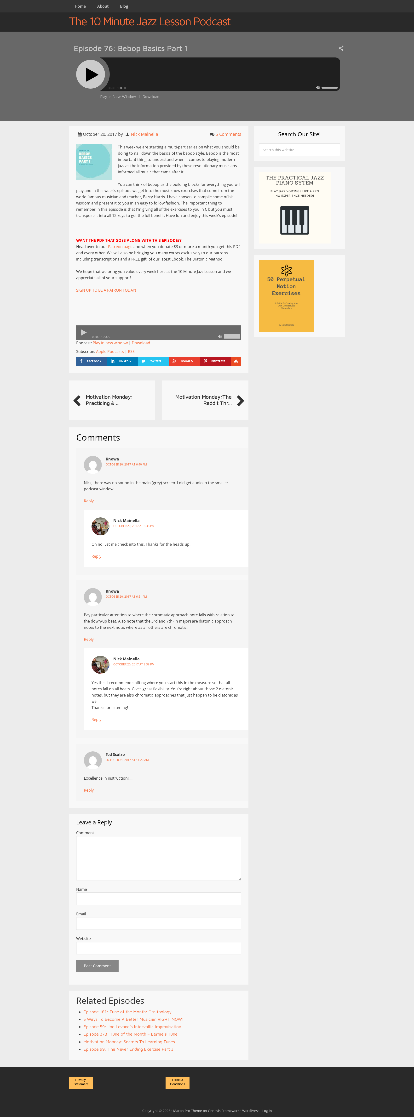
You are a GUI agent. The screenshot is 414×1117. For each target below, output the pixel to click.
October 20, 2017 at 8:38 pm (134, 526)
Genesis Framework (223, 1110)
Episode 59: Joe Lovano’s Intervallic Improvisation (132, 1026)
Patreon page (120, 246)
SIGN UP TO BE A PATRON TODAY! (106, 290)
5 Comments (228, 134)
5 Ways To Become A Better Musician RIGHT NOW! (133, 1019)
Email (81, 914)
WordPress (250, 1110)
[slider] (330, 88)
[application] (207, 87)
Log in (267, 1110)
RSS (131, 351)
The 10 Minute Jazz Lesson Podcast (149, 21)
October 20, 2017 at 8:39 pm (134, 664)
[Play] (90, 74)
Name (81, 889)
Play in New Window (118, 96)
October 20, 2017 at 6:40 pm (126, 464)
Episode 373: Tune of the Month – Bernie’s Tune (130, 1034)
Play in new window (110, 343)
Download (151, 96)
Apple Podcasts (110, 351)
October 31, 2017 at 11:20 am (127, 760)
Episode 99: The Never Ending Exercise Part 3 (128, 1049)
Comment (85, 832)
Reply (89, 501)
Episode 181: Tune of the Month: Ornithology (127, 1011)
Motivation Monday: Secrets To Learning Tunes (129, 1041)
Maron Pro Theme (187, 1110)
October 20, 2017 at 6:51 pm (126, 597)
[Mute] (318, 87)
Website (83, 938)
